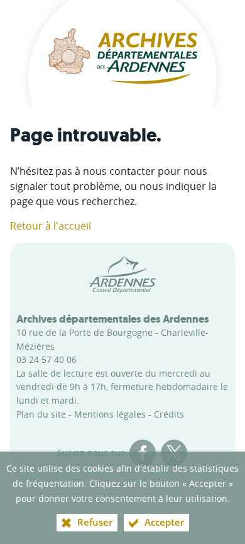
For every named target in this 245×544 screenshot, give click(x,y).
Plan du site (41, 414)
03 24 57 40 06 (46, 359)
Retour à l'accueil (50, 226)
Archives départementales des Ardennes (112, 318)
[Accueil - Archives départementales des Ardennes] (122, 53)
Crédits (169, 414)
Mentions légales (110, 414)
